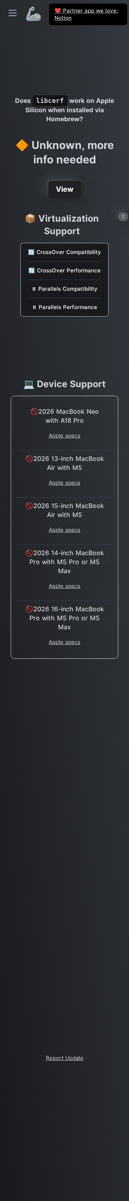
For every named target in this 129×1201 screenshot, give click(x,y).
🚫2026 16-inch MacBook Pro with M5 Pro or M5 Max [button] (64, 618)
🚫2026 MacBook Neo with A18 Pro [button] (64, 416)
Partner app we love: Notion (86, 14)
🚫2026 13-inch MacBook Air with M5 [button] (64, 463)
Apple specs (64, 435)
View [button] (64, 189)
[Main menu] (13, 13)
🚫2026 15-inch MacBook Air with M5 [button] (64, 510)
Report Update (64, 1058)
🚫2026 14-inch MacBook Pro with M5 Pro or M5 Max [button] (64, 562)
